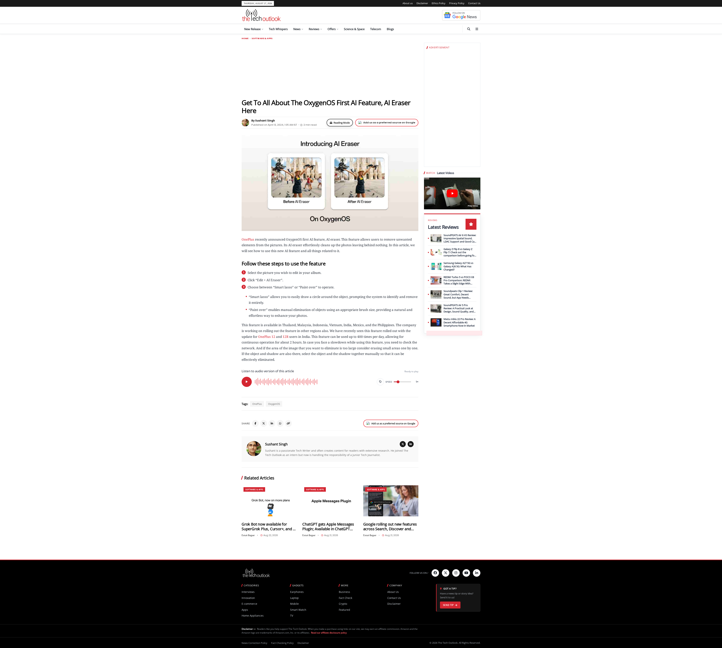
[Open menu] (476, 29)
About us (408, 3)
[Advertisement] (330, 69)
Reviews (314, 29)
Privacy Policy (456, 3)
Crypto (343, 603)
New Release (252, 29)
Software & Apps (262, 38)
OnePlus (248, 239)
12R (285, 336)
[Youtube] (466, 573)
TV (291, 615)
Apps (245, 610)
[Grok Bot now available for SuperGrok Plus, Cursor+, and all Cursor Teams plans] (269, 500)
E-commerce (249, 603)
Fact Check (345, 598)
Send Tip (448, 605)
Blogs (390, 29)
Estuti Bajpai (248, 535)
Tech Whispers (278, 29)
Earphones (297, 592)
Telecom (375, 29)
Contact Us (474, 3)
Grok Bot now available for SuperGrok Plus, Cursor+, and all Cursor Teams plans (269, 526)
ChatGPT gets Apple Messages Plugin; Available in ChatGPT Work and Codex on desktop (328, 526)
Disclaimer (422, 3)
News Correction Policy (254, 643)
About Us (393, 592)
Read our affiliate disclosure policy (329, 632)
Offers (332, 29)
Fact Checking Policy (282, 643)
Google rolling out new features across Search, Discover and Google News (390, 526)
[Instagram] (456, 573)
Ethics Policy (438, 3)
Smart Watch (298, 610)
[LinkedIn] (271, 423)
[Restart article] (380, 381)
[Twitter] (445, 573)
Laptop (294, 598)
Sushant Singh (276, 444)
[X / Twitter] (403, 444)
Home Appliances (253, 615)
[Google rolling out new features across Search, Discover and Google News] (390, 500)
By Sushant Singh (263, 120)
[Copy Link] (288, 423)
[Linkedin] (476, 573)
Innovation (248, 598)
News (296, 29)
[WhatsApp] (280, 423)
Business (344, 592)
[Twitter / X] (263, 423)
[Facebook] (255, 423)
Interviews (248, 592)
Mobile (294, 603)
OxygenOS (274, 404)
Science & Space (354, 29)
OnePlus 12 (266, 336)
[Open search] (468, 29)
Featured (344, 610)
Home (245, 38)
